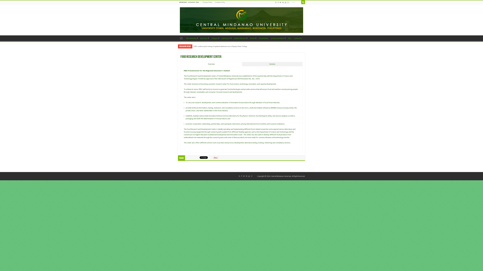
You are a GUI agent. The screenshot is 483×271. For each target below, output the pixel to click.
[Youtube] (286, 2)
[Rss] (276, 2)
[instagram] (288, 2)
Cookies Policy (220, 2)
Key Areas (203, 38)
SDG (289, 38)
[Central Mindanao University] (241, 20)
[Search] (303, 2)
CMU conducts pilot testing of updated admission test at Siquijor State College (220, 46)
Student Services (240, 38)
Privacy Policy (207, 2)
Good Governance (277, 38)
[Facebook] (278, 2)
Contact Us (298, 38)
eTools (252, 38)
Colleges (214, 38)
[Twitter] (280, 2)
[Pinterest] (283, 2)
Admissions (226, 38)
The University (191, 38)
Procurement (263, 38)
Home (181, 38)
